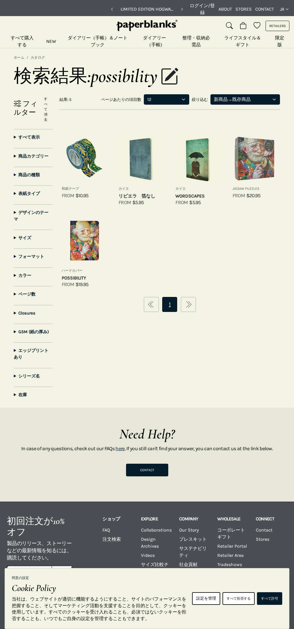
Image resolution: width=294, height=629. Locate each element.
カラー (24, 275)
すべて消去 (45, 109)
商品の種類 (29, 174)
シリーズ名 (29, 376)
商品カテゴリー (33, 156)
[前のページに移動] (151, 304)
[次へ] (182, 9)
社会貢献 (188, 564)
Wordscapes (190, 196)
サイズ (24, 237)
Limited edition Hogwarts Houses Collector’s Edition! (147, 9)
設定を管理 (206, 598)
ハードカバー (72, 271)
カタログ (38, 57)
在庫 (22, 394)
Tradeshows (229, 564)
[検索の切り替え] (229, 26)
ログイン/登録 (202, 9)
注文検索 (111, 539)
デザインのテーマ (31, 216)
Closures (26, 313)
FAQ (106, 530)
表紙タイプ (29, 193)
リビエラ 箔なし (137, 196)
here (120, 448)
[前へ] (112, 9)
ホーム (19, 57)
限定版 (279, 41)
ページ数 (27, 294)
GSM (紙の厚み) (33, 331)
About (225, 9)
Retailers (277, 26)
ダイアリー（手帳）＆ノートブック (97, 41)
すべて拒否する (239, 599)
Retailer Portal (232, 546)
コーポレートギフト (231, 533)
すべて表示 (29, 137)
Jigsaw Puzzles (246, 189)
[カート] (243, 26)
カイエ (124, 189)
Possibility (74, 278)
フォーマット (31, 256)
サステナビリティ (193, 552)
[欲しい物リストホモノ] (257, 26)
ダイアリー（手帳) (154, 41)
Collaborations (156, 530)
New (51, 41)
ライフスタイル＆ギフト (242, 41)
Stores (243, 9)
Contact (264, 9)
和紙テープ (70, 189)
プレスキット (193, 539)
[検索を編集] (169, 77)
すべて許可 (269, 599)
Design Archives (150, 542)
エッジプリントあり (31, 354)
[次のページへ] (188, 304)
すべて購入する (22, 41)
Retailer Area (230, 555)
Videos (148, 555)
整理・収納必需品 (196, 41)
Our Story (189, 530)
